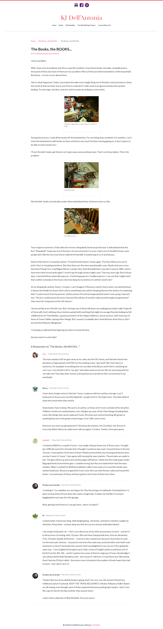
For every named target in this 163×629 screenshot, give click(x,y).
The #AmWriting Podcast (86, 25)
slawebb (45, 440)
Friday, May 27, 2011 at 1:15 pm (55, 515)
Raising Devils (42, 54)
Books (61, 25)
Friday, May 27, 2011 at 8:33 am (71, 485)
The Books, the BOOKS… (48, 41)
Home (54, 25)
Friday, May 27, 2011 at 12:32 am (58, 354)
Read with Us (54, 54)
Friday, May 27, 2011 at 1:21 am (59, 388)
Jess (44, 354)
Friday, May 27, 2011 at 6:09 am (62, 440)
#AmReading (70, 25)
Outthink (96, 625)
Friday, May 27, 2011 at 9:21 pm (71, 575)
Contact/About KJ (104, 25)
